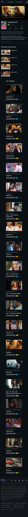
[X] (26, 480)
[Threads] (19, 480)
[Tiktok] (15, 480)
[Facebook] (11, 480)
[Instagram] (22, 480)
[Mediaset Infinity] (3, 2)
